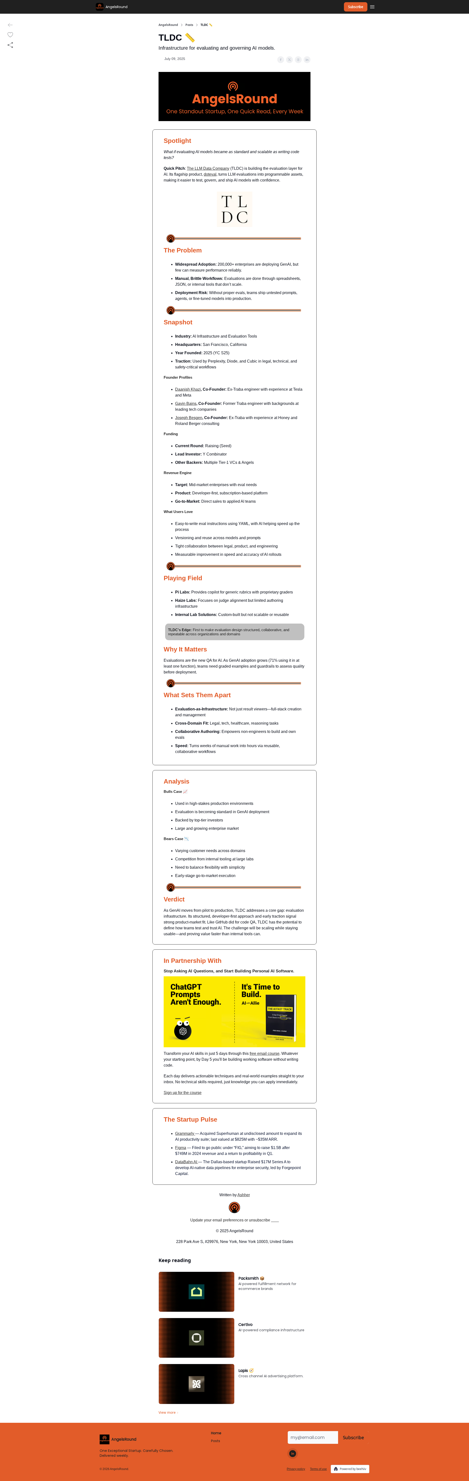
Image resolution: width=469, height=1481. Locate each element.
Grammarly (185, 1133)
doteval (210, 174)
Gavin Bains (185, 403)
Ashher (243, 1195)
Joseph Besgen (188, 418)
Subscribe (355, 6)
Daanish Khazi (188, 389)
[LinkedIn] (292, 1453)
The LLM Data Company (208, 168)
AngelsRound (168, 25)
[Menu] (372, 6)
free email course (264, 1053)
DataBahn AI (186, 1162)
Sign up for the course (183, 1093)
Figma (180, 1148)
